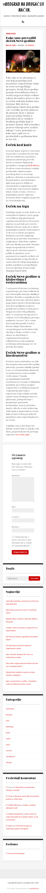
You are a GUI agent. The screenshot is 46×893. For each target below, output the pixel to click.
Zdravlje (9, 762)
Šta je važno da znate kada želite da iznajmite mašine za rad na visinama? (22, 817)
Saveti (8, 738)
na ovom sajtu (22, 435)
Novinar (21, 45)
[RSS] (23, 22)
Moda (8, 733)
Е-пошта (16, 517)
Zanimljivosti (11, 34)
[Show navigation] (4, 4)
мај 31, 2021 (11, 45)
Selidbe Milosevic (14, 805)
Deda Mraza (33, 165)
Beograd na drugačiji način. (24, 7)
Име (14, 507)
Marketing (9, 727)
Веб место (15, 527)
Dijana (10, 826)
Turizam (9, 750)
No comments (29, 45)
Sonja (10, 796)
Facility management (15, 814)
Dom (7, 721)
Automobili (10, 709)
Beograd (9, 715)
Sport (8, 744)
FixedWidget (34, 888)
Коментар (16, 475)
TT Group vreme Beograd (15, 853)
